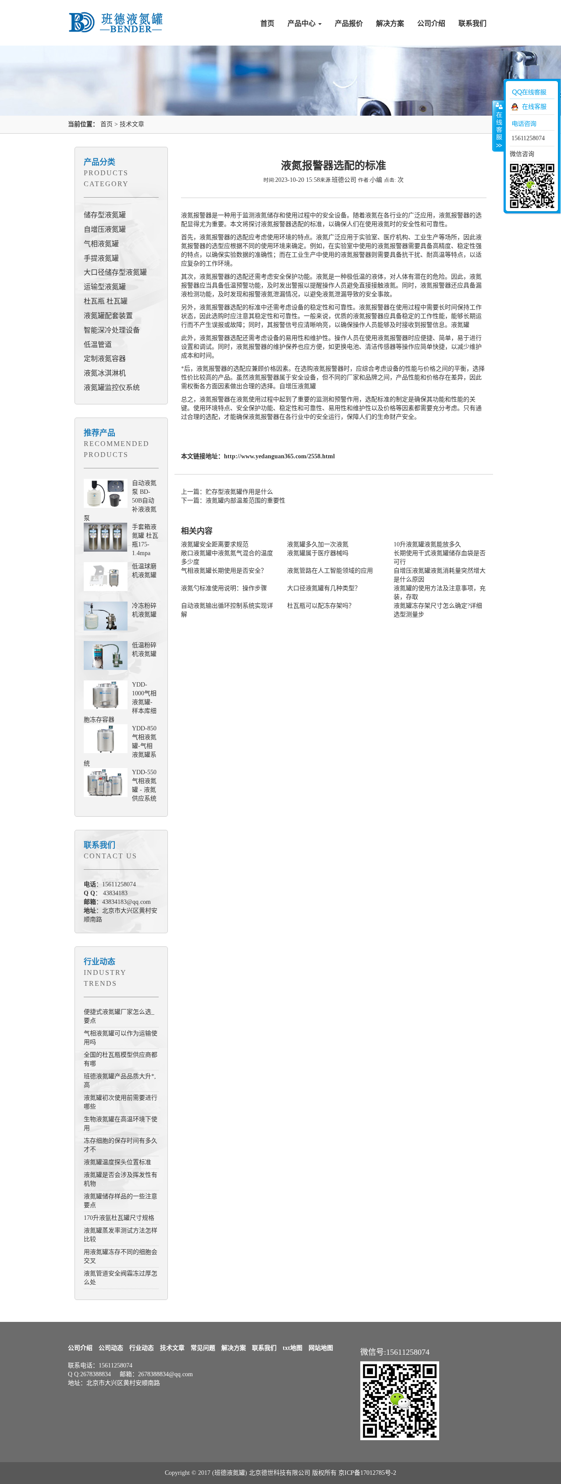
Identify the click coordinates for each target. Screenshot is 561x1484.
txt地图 (292, 1348)
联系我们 (472, 23)
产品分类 (99, 162)
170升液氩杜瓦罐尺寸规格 (119, 1218)
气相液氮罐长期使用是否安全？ (224, 570)
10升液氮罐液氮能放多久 (427, 544)
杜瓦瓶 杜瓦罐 (106, 301)
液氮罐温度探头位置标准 (117, 1162)
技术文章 (132, 124)
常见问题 (203, 1348)
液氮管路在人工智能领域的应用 (330, 570)
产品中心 (302, 23)
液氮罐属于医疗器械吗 (317, 553)
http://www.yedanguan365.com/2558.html (279, 456)
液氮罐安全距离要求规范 (215, 544)
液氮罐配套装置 (108, 315)
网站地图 (321, 1348)
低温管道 (98, 344)
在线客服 (534, 106)
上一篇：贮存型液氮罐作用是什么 (227, 492)
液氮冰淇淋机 (105, 373)
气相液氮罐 (101, 244)
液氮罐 (460, 325)
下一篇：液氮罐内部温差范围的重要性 (233, 500)
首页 (267, 23)
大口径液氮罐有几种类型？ (324, 588)
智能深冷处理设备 (112, 330)
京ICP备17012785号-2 (367, 1473)
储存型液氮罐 (105, 215)
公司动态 (111, 1348)
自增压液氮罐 (105, 229)
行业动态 (99, 961)
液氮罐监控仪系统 (112, 387)
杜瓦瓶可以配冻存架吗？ (321, 605)
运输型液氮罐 (105, 286)
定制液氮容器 (105, 358)
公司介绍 (431, 23)
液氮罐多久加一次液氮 (317, 544)
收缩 (498, 126)
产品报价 (349, 23)
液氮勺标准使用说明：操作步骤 (224, 588)
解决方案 (390, 23)
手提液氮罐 (101, 258)
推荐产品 (99, 433)
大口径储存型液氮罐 (115, 272)
